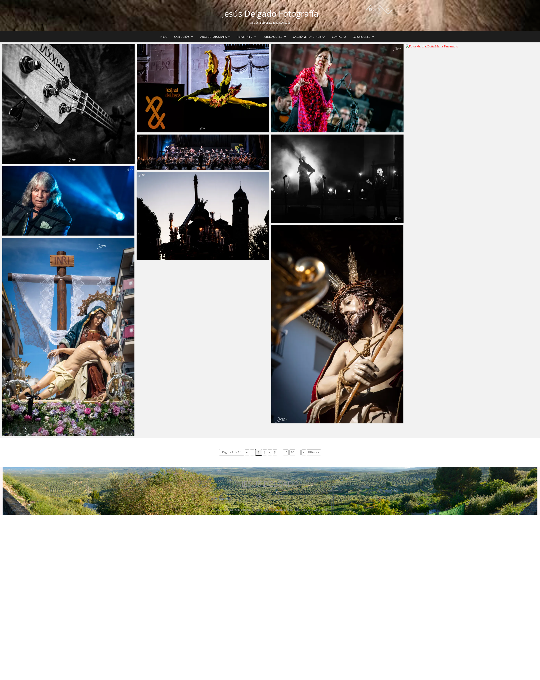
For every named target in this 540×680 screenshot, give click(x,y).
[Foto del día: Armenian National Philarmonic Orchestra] (203, 152)
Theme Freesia (283, 509)
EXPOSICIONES (361, 37)
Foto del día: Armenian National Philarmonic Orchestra (183, 168)
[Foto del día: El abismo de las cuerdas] (68, 104)
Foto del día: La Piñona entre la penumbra (307, 221)
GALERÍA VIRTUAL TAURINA (309, 37)
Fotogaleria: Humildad (292, 421)
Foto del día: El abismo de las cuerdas (34, 162)
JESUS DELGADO (270, 484)
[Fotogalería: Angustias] (68, 337)
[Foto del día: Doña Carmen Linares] (337, 88)
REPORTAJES (245, 37)
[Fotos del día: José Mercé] (68, 201)
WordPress (320, 509)
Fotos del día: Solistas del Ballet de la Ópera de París (180, 130)
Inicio (163, 37)
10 (285, 452)
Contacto (339, 37)
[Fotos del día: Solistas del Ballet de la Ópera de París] (203, 88)
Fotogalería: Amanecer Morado (164, 258)
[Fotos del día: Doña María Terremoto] (472, 202)
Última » (314, 452)
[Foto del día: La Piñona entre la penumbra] (337, 179)
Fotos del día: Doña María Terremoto (438, 358)
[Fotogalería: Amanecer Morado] (203, 216)
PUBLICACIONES (272, 37)
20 (292, 452)
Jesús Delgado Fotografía (270, 13)
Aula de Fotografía (213, 37)
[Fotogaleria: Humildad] (337, 324)
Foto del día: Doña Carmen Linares (301, 130)
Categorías (182, 37)
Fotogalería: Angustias (23, 434)
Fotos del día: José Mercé (25, 233)
